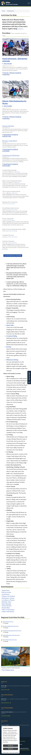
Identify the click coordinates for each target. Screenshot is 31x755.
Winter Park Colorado (12, 4)
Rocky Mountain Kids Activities (11, 635)
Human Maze (6, 607)
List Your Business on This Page (12, 255)
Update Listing (16, 171)
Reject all (10, 749)
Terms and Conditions (14, 752)
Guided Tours (6, 590)
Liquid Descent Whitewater (10, 155)
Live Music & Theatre (8, 600)
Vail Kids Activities (8, 621)
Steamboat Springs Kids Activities (12, 630)
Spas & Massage (6, 604)
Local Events (5, 594)
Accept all (10, 745)
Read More (21, 29)
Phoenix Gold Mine (8, 126)
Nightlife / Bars (6, 602)
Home (3, 11)
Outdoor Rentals (6, 606)
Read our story (4, 689)
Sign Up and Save (5, 702)
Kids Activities (6, 592)
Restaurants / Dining (8, 598)
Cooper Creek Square (8, 611)
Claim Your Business (11, 203)
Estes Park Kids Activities (10, 640)
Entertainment (10, 11)
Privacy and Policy (21, 741)
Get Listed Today (5, 715)
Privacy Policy (5, 752)
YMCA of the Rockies (8, 609)
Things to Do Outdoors (8, 596)
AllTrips (8, 2)
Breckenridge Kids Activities (10, 626)
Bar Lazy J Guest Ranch (9, 141)
